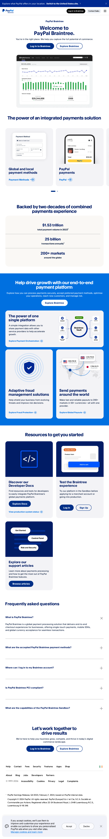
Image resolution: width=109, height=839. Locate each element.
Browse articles (21, 583)
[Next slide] (104, 157)
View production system (24, 512)
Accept (69, 826)
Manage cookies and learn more (26, 831)
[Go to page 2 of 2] (57, 191)
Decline (86, 826)
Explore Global (71, 412)
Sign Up (84, 507)
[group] (29, 157)
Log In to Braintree (40, 46)
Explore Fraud (21, 412)
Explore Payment (24, 341)
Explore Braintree (69, 46)
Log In (66, 507)
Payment (19, 179)
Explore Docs (19, 503)
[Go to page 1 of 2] (53, 191)
